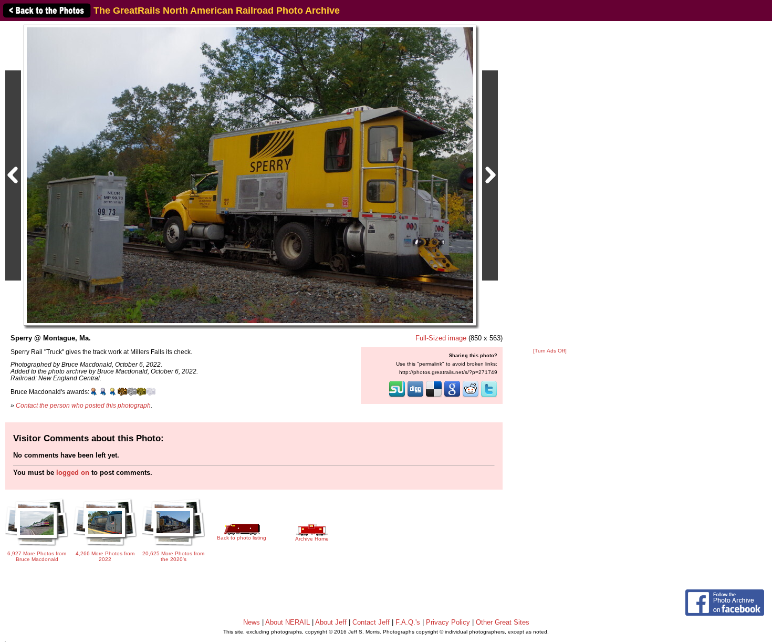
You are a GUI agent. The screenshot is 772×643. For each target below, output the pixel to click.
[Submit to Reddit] (470, 396)
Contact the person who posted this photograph (83, 405)
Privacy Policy (448, 622)
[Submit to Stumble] (397, 396)
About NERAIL (287, 622)
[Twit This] (489, 396)
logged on (72, 472)
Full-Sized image (440, 338)
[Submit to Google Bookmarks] (452, 396)
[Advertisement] (550, 185)
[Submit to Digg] (415, 396)
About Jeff (331, 622)
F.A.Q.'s (407, 622)
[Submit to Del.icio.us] (433, 396)
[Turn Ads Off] (550, 351)
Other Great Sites (502, 622)
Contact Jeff (371, 622)
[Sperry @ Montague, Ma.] (250, 175)
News (251, 622)
